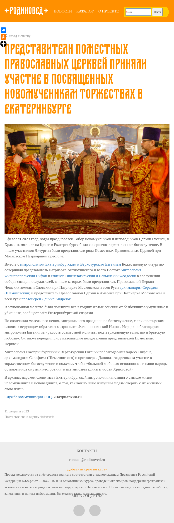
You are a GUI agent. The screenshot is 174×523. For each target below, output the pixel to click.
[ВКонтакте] (3, 30)
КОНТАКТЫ (87, 451)
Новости (63, 11)
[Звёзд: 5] (52, 417)
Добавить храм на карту (87, 469)
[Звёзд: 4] (49, 417)
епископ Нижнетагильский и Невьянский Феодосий (93, 276)
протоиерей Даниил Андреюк (46, 299)
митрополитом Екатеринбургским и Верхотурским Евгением (70, 264)
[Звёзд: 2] (44, 417)
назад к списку (19, 36)
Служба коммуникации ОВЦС (29, 397)
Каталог (85, 11)
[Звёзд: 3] (47, 417)
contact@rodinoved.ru (87, 460)
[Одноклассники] (3, 37)
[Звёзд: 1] (41, 417)
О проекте (108, 11)
